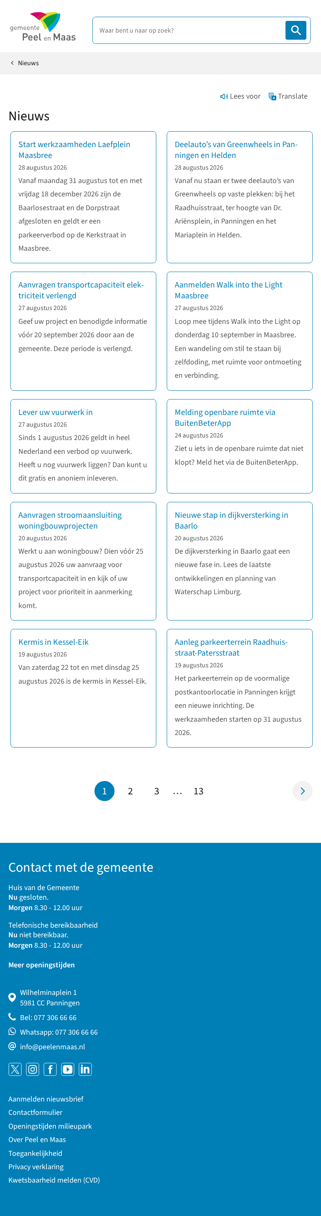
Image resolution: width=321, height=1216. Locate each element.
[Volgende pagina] (303, 791)
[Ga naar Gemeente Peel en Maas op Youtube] (67, 1069)
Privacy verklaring (36, 1167)
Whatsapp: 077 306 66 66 (59, 1032)
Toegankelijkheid (35, 1153)
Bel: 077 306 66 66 (48, 1017)
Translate (293, 96)
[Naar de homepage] (43, 26)
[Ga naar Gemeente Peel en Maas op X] (15, 1069)
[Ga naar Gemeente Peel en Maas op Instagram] (32, 1069)
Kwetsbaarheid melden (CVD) (54, 1180)
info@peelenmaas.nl (52, 1047)
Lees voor (245, 96)
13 (201, 792)
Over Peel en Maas (37, 1140)
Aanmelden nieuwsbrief (45, 1099)
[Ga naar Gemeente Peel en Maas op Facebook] (50, 1069)
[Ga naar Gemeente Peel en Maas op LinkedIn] (85, 1069)
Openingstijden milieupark (50, 1126)
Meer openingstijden (41, 965)
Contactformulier (35, 1112)
